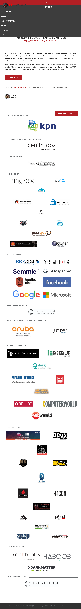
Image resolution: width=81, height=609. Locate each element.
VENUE (3, 25)
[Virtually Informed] (23, 379)
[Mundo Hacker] (41, 392)
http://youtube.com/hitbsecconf (40, 40)
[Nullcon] (41, 478)
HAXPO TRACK (13, 77)
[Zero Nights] (23, 536)
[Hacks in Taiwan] (23, 517)
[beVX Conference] (60, 435)
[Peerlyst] (41, 233)
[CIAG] (23, 435)
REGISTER (4, 35)
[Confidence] (23, 493)
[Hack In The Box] (41, 163)
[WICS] (60, 223)
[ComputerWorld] (60, 404)
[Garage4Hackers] (23, 223)
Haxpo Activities (8, 21)
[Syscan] (41, 506)
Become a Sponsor (66, 113)
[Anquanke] (41, 366)
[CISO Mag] (60, 379)
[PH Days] (60, 517)
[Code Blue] (60, 536)
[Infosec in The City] (42, 449)
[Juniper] (60, 331)
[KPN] (42, 125)
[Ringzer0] (23, 181)
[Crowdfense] (42, 584)
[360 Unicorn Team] (23, 202)
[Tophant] (41, 191)
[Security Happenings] (60, 202)
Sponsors (5, 30)
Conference (6, 11)
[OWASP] (60, 244)
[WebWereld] (42, 415)
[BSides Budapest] (60, 463)
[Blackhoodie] (23, 463)
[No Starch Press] (41, 212)
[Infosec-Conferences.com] (23, 353)
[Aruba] (23, 331)
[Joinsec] (60, 181)
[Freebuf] (60, 353)
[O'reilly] (23, 404)
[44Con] (60, 493)
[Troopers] (42, 527)
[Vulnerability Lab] (23, 244)
